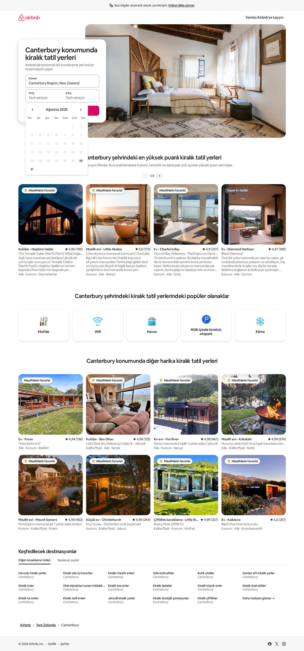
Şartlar (64, 644)
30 (81, 161)
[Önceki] (145, 175)
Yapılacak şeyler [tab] (68, 560)
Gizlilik (52, 644)
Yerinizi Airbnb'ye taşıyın (264, 17)
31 (32, 169)
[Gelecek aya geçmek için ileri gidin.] (80, 109)
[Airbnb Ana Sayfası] (29, 17)
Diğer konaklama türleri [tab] (34, 560)
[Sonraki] (159, 175)
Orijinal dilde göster (181, 5)
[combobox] (62, 83)
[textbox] (44, 97)
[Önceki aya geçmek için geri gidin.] (32, 109)
